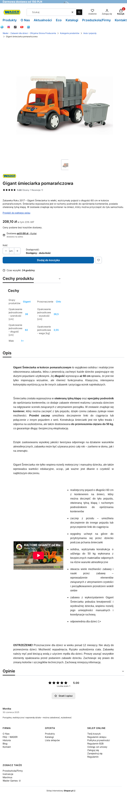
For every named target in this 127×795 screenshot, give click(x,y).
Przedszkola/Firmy (13, 770)
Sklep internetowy (59, 790)
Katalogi (49, 737)
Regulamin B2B (95, 743)
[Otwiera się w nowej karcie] (2, 27)
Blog (5, 743)
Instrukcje (8, 774)
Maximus (7, 777)
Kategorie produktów (69, 33)
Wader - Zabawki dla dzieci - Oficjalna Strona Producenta (29, 33)
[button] (79, 12)
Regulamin (93, 756)
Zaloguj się (93, 750)
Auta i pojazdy (90, 33)
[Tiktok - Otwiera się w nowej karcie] (15, 27)
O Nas (6, 733)
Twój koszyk (94, 733)
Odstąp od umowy (97, 746)
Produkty (50, 733)
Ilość (5, 245)
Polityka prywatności (98, 740)
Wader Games (10, 780)
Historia (7, 740)
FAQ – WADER (10, 737)
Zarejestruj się (94, 753)
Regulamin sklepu (96, 737)
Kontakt (7, 746)
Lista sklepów (52, 740)
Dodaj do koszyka (48, 260)
